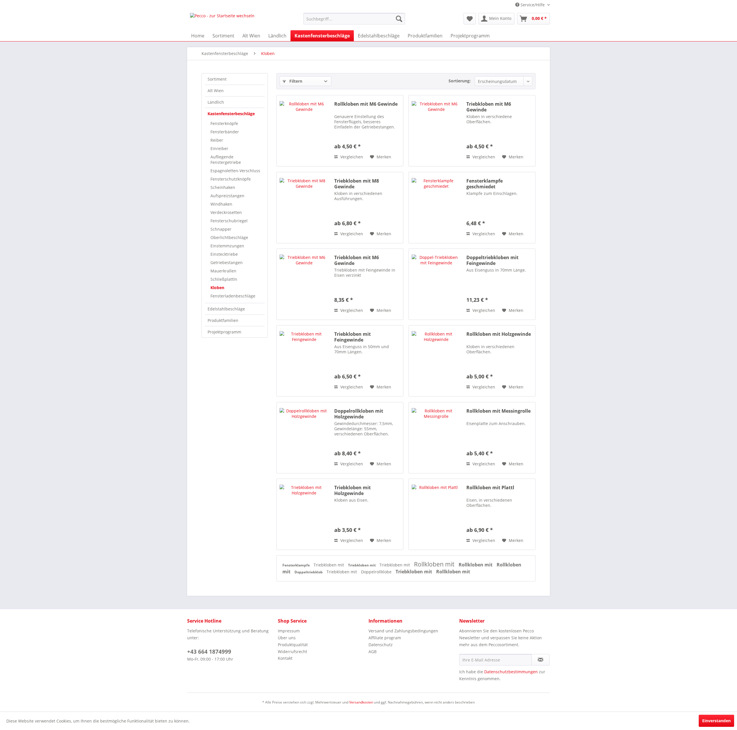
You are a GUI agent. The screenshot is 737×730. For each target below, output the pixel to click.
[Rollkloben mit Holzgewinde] (436, 360)
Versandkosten (361, 702)
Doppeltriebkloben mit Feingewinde (492, 260)
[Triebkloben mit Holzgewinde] (304, 514)
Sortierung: (460, 81)
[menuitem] (354, 18)
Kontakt (285, 658)
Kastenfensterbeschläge (231, 113)
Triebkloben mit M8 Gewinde (356, 183)
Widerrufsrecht (292, 651)
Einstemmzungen (227, 246)
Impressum (289, 631)
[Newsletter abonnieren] (540, 659)
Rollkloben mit (435, 564)
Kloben (217, 287)
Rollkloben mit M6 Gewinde (366, 104)
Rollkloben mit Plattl (490, 488)
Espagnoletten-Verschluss (235, 170)
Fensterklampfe (296, 565)
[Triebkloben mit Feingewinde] (304, 360)
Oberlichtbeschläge (229, 237)
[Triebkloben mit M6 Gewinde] (436, 130)
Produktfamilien (223, 320)
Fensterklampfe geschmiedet (484, 183)
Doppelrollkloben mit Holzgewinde (358, 414)
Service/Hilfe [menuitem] (532, 4)
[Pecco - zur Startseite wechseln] (222, 20)
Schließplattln (223, 279)
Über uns (287, 637)
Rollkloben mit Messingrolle (498, 411)
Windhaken (221, 204)
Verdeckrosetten (226, 212)
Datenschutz (380, 644)
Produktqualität (293, 644)
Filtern (295, 81)
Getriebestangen (226, 262)
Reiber (216, 140)
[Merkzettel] (470, 18)
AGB (372, 651)
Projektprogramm (224, 332)
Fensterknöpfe (224, 123)
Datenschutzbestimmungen (511, 671)
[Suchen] (399, 18)
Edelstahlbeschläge (226, 309)
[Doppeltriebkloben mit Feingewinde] (436, 284)
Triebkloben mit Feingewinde (352, 337)
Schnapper (220, 229)
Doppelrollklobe (377, 571)
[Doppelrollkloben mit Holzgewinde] (304, 437)
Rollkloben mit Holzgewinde (498, 334)
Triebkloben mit (329, 565)
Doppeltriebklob (309, 572)
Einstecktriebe (224, 254)
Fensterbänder (224, 131)
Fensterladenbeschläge (232, 296)
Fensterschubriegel (229, 220)
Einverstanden (716, 720)
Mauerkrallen (223, 271)
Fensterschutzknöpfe (230, 179)
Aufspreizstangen (227, 195)
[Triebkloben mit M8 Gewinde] (304, 207)
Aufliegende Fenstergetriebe (225, 159)
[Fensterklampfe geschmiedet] (436, 207)
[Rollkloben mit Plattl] (436, 514)
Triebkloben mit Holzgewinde (352, 490)
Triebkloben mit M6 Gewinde (488, 107)
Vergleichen (351, 157)
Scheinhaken (222, 187)
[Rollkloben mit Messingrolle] (436, 437)
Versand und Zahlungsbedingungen (403, 631)
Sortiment (217, 79)
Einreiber (219, 148)
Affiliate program (384, 637)
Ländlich (216, 102)
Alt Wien (216, 90)
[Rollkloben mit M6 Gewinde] (304, 130)
